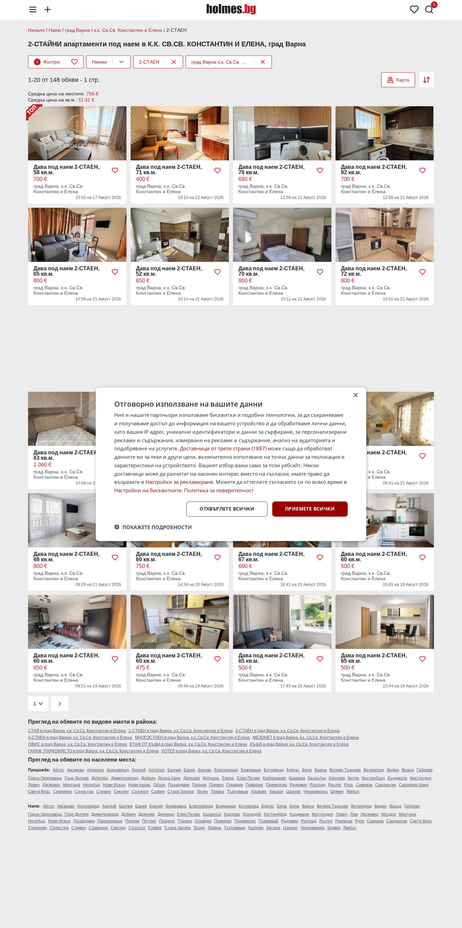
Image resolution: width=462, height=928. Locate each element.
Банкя (189, 770)
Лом (354, 814)
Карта (402, 80)
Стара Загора (180, 792)
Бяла (307, 770)
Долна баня (169, 778)
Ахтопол (156, 770)
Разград (317, 785)
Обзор (159, 785)
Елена (228, 778)
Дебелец (99, 778)
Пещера (167, 821)
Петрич (149, 821)
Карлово (337, 778)
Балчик (174, 770)
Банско (204, 770)
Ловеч (34, 785)
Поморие (254, 785)
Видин (393, 770)
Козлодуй (252, 814)
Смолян (121, 792)
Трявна (217, 792)
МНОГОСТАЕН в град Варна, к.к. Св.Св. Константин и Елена (192, 737)
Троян (202, 792)
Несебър (91, 785)
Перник (199, 785)
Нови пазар (139, 785)
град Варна (77, 30)
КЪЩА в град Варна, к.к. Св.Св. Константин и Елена (299, 744)
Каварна (297, 778)
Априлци (95, 770)
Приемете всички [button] (310, 508)
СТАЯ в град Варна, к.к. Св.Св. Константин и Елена (77, 731)
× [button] (355, 395)
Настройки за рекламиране (179, 481)
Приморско (276, 785)
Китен (353, 778)
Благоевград (226, 770)
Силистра (84, 792)
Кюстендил (420, 778)
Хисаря (276, 792)
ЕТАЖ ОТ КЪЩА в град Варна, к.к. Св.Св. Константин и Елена (188, 744)
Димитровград (124, 778)
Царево (293, 792)
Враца (408, 770)
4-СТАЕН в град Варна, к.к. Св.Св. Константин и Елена (80, 737)
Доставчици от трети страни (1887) (223, 448)
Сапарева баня (414, 785)
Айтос (58, 770)
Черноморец (315, 792)
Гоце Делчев (77, 778)
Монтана (71, 785)
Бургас (292, 770)
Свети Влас (39, 792)
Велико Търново (345, 770)
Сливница (98, 828)
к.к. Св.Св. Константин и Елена (128, 30)
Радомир (298, 785)
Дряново (191, 778)
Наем (55, 30)
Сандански (385, 785)
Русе (348, 785)
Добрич (148, 778)
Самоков (364, 785)
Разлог (334, 785)
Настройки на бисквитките (147, 490)
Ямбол (352, 792)
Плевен (216, 785)
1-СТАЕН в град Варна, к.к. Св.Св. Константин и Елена (181, 731)
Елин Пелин (248, 778)
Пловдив (234, 785)
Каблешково (274, 778)
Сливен (103, 792)
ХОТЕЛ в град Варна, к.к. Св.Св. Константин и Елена (211, 751)
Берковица (176, 806)
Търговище (237, 792)
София (158, 792)
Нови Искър (114, 785)
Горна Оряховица (45, 778)
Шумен (337, 792)
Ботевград (274, 770)
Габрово (425, 770)
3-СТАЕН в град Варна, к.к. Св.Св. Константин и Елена (287, 731)
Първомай (268, 821)
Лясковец (51, 785)
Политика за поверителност (219, 490)
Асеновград (118, 770)
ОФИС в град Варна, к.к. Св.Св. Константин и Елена (77, 744)
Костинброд (373, 778)
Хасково (259, 792)
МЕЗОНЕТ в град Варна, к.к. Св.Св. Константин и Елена (306, 737)
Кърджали (397, 778)
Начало (36, 30)
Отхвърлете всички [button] (227, 508)
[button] (153, 526)
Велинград (374, 770)
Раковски (343, 821)
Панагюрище (109, 821)
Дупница (211, 778)
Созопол (140, 792)
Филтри (48, 62)
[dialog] (231, 464)
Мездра (388, 814)
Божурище (251, 770)
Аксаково (75, 770)
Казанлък (317, 778)
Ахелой (139, 770)
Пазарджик (178, 785)
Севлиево (62, 792)
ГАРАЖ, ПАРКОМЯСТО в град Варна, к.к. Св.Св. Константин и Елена (93, 751)
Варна (321, 770)
